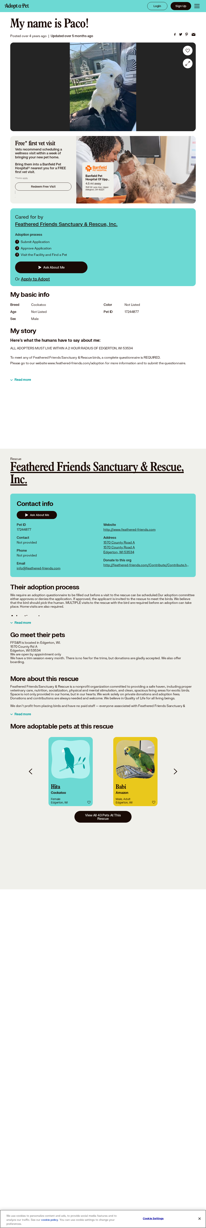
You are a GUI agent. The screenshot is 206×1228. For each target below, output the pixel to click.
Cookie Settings (153, 1218)
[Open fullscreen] (188, 63)
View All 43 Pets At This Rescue (103, 816)
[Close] (199, 1218)
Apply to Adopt (35, 278)
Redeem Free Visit (43, 186)
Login (157, 6)
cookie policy (49, 1220)
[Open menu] (197, 6)
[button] (70, 771)
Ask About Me (54, 267)
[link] (175, 34)
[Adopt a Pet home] (17, 6)
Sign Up (180, 6)
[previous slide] (31, 771)
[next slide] (175, 771)
